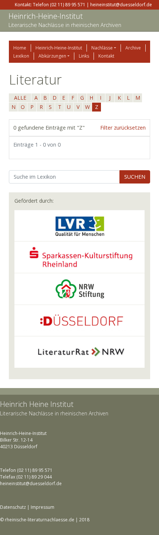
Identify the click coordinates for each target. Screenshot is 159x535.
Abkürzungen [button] (52, 56)
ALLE (20, 97)
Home (19, 48)
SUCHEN (134, 176)
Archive (133, 48)
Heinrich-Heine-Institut (46, 16)
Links (84, 56)
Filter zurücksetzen (123, 127)
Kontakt (106, 56)
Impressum (42, 507)
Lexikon (21, 56)
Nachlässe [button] (102, 48)
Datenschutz (13, 507)
